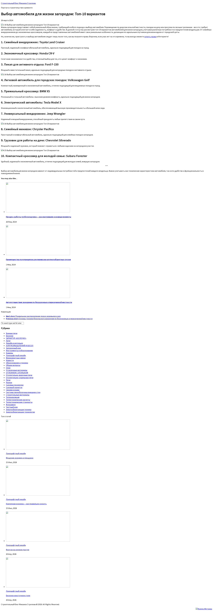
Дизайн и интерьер (14, 343)
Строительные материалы (17, 395)
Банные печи (11, 333)
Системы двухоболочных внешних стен (23, 392)
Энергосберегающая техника (18, 409)
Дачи (8, 340)
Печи (8, 380)
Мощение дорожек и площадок (19, 458)
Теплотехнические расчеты (18, 399)
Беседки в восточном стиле (18, 595)
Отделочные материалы (16, 370)
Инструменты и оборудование (19, 350)
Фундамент (11, 404)
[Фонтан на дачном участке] (38, 541)
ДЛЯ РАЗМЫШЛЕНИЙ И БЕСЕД (19, 345)
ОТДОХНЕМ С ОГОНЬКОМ (17, 372)
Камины (9, 353)
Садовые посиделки (14, 385)
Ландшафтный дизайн (16, 355)
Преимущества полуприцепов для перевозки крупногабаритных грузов (38, 259)
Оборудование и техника (17, 363)
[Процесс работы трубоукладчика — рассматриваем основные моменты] (38, 211)
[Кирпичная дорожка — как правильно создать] (38, 495)
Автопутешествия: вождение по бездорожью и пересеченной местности (39, 302)
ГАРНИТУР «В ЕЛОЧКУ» (16, 338)
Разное (9, 382)
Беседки (9, 335)
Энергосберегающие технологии (20, 412)
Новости (10, 360)
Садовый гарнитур (14, 387)
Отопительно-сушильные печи (19, 377)
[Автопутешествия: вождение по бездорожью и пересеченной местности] (38, 297)
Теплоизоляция (12, 397)
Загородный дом (13, 348)
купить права (150, 36)
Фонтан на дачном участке (17, 549)
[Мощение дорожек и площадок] (38, 449)
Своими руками (12, 390)
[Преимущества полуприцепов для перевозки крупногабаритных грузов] (38, 254)
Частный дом (12, 407)
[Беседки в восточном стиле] (38, 586)
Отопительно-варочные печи (19, 375)
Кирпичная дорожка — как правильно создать (26, 504)
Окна (8, 367)
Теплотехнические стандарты (19, 402)
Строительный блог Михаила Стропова (18, 3)
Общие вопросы (13, 365)
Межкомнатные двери (16, 358)
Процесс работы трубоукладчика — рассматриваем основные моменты (38, 217)
